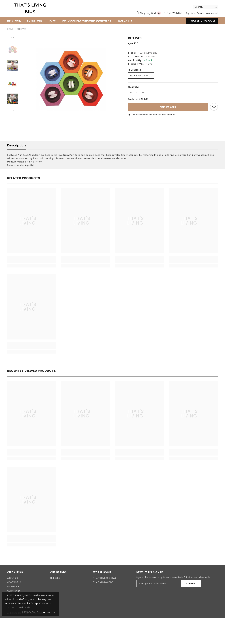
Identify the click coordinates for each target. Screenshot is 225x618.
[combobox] (203, 7)
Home (10, 29)
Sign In (189, 13)
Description (16, 145)
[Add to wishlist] (214, 107)
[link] (31, 261)
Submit (190, 583)
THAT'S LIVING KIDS (147, 52)
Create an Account (207, 13)
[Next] (12, 110)
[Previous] (12, 37)
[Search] (205, 7)
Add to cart (168, 106)
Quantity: (133, 87)
